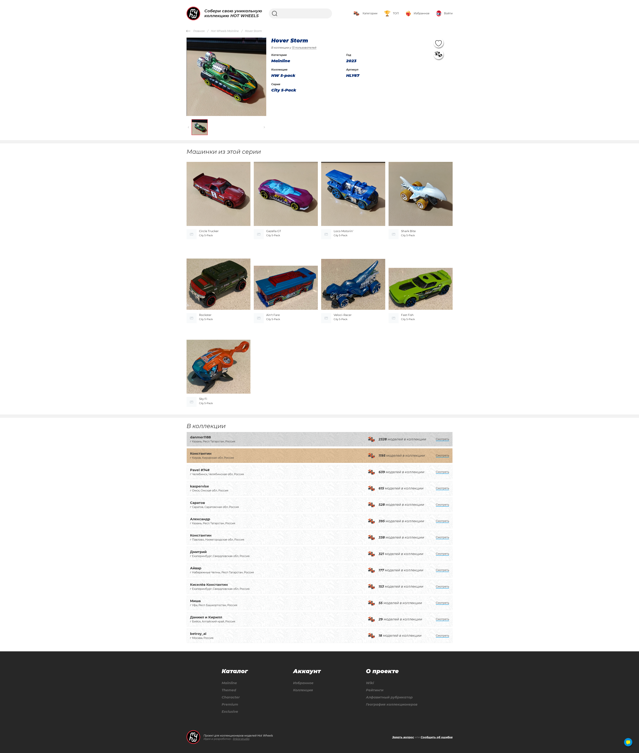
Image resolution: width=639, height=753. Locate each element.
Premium (230, 704)
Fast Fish (407, 315)
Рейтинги (374, 690)
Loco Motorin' (343, 231)
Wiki (370, 683)
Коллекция (303, 690)
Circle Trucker (209, 231)
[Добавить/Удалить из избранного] (438, 43)
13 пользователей (304, 47)
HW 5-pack (283, 75)
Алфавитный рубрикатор (389, 697)
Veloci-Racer (343, 315)
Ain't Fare (273, 315)
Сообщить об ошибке (437, 737)
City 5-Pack (283, 90)
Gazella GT (273, 231)
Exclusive (230, 712)
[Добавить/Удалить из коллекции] (438, 54)
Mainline (229, 683)
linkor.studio (241, 739)
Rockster (205, 315)
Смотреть (442, 439)
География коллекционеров (391, 704)
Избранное (303, 683)
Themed (229, 690)
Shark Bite (408, 231)
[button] (189, 127)
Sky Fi (203, 398)
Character (231, 697)
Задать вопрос (403, 737)
